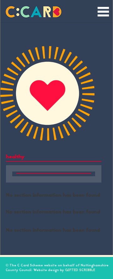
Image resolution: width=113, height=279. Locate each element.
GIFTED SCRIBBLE (80, 270)
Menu (103, 10)
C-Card (33, 11)
